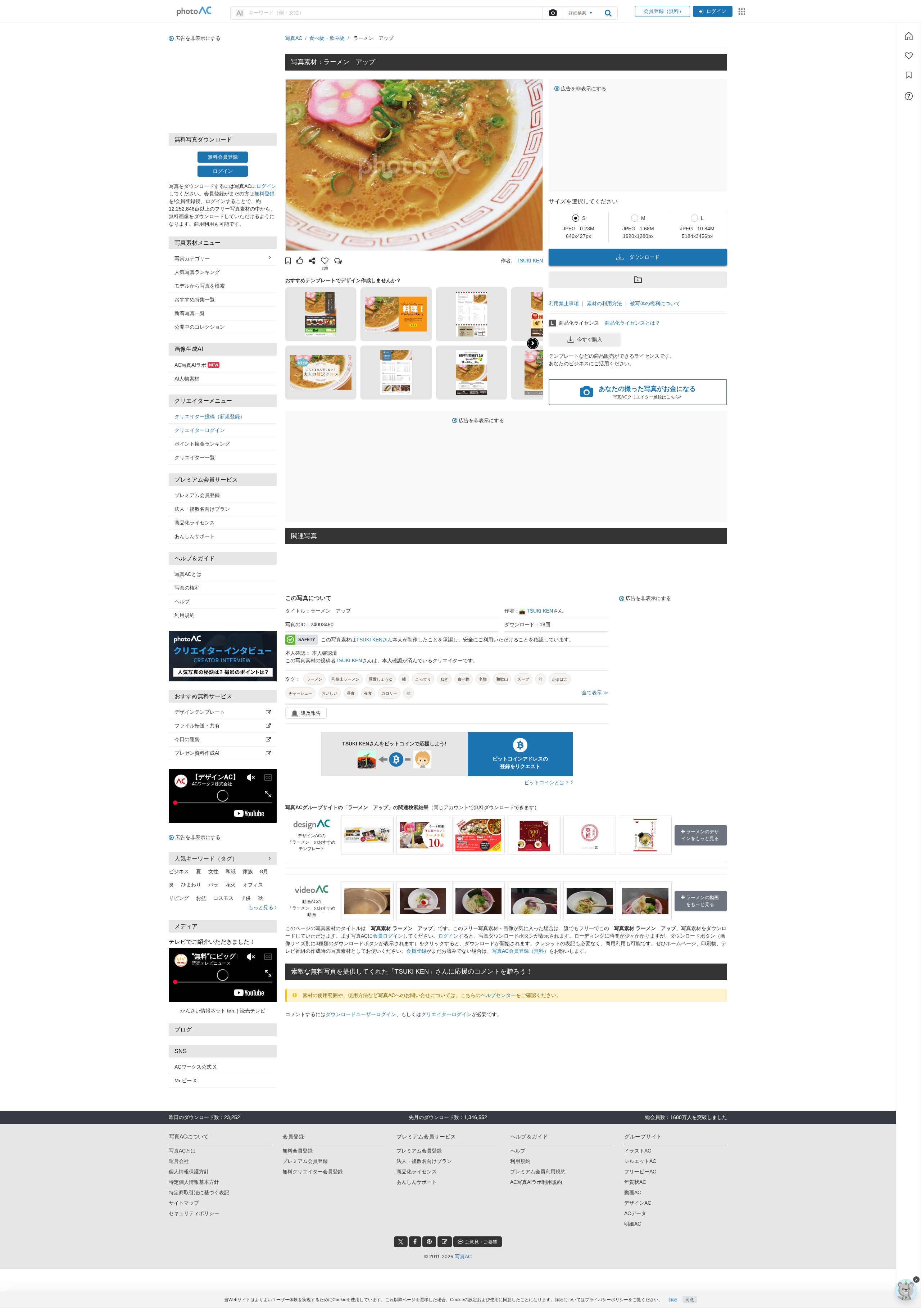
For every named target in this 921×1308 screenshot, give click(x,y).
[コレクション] (909, 75)
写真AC (293, 38)
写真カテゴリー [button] (192, 258)
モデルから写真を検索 (199, 286)
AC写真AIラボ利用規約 (536, 1182)
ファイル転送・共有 (197, 726)
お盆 (201, 898)
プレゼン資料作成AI (196, 753)
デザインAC (637, 1203)
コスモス (223, 898)
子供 (246, 898)
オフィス (253, 885)
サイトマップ (184, 1203)
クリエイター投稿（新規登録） (209, 416)
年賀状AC (635, 1182)
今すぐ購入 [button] (589, 339)
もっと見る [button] (261, 907)
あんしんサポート (194, 536)
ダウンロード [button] (644, 257)
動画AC (632, 1192)
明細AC (632, 1224)
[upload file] (553, 13)
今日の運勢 (187, 739)
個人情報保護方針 (189, 1171)
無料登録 (264, 194)
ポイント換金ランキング (202, 444)
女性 (213, 871)
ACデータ (635, 1213)
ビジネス (179, 871)
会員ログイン (388, 936)
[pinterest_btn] (429, 1241)
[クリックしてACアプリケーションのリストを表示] (741, 11)
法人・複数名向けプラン (202, 509)
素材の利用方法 (604, 303)
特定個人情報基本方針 (194, 1182)
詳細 (673, 1299)
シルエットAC (640, 1161)
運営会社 (179, 1161)
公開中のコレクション (199, 327)
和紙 (231, 871)
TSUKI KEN (530, 260)
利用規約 (184, 615)
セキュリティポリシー (194, 1213)
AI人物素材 (186, 379)
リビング (179, 898)
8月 (264, 871)
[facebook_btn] (415, 1241)
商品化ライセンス (194, 523)
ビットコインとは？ (547, 782)
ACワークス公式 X (195, 1067)
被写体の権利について (655, 303)
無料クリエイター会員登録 (312, 1171)
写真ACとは (187, 574)
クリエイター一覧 (194, 457)
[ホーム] (909, 36)
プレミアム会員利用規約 (538, 1171)
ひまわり (191, 885)
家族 (248, 871)
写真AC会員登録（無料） (520, 951)
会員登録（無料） (662, 11)
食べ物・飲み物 (327, 38)
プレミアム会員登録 (197, 495)
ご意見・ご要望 (480, 1242)
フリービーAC (640, 1171)
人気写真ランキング (197, 272)
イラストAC (637, 1151)
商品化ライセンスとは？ (632, 323)
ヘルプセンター (498, 995)
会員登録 (416, 951)
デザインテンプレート (199, 712)
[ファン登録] (909, 56)
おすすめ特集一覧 (194, 299)
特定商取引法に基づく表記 (199, 1192)
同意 (689, 1299)
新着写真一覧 (189, 313)
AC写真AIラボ (196, 365)
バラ (213, 885)
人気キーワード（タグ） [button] (206, 859)
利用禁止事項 (564, 303)
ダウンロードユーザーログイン (361, 1014)
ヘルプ (182, 601)
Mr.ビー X (185, 1080)
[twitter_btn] (401, 1241)
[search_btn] (608, 13)
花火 (231, 885)
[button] (288, 262)
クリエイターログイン (199, 430)
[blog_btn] (444, 1241)
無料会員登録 (223, 157)
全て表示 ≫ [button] (595, 692)
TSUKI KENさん (374, 639)
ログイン (716, 11)
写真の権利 (187, 588)
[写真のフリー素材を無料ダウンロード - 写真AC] (194, 11)
